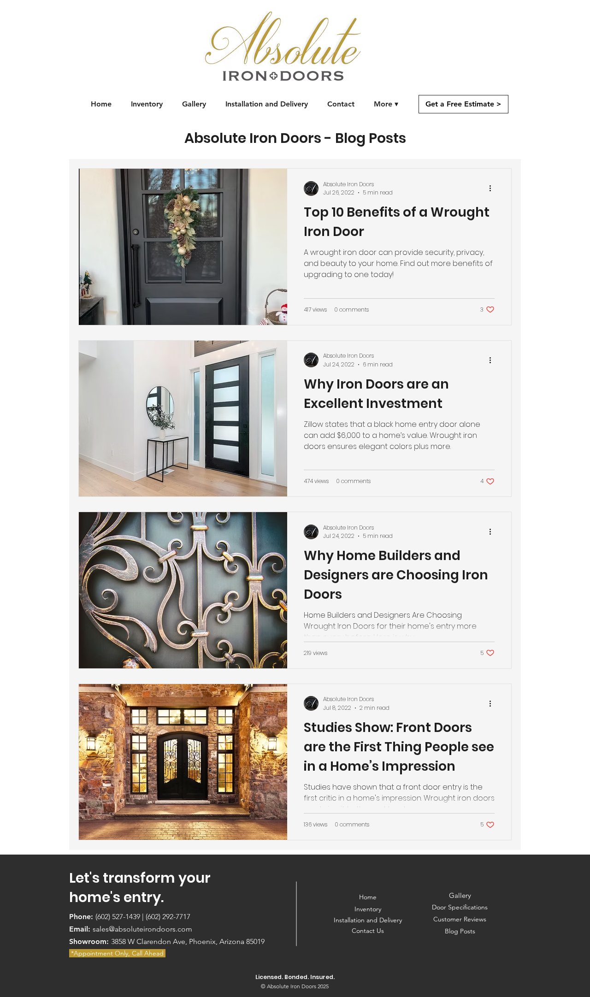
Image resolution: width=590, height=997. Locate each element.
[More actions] (493, 188)
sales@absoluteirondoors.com (142, 929)
